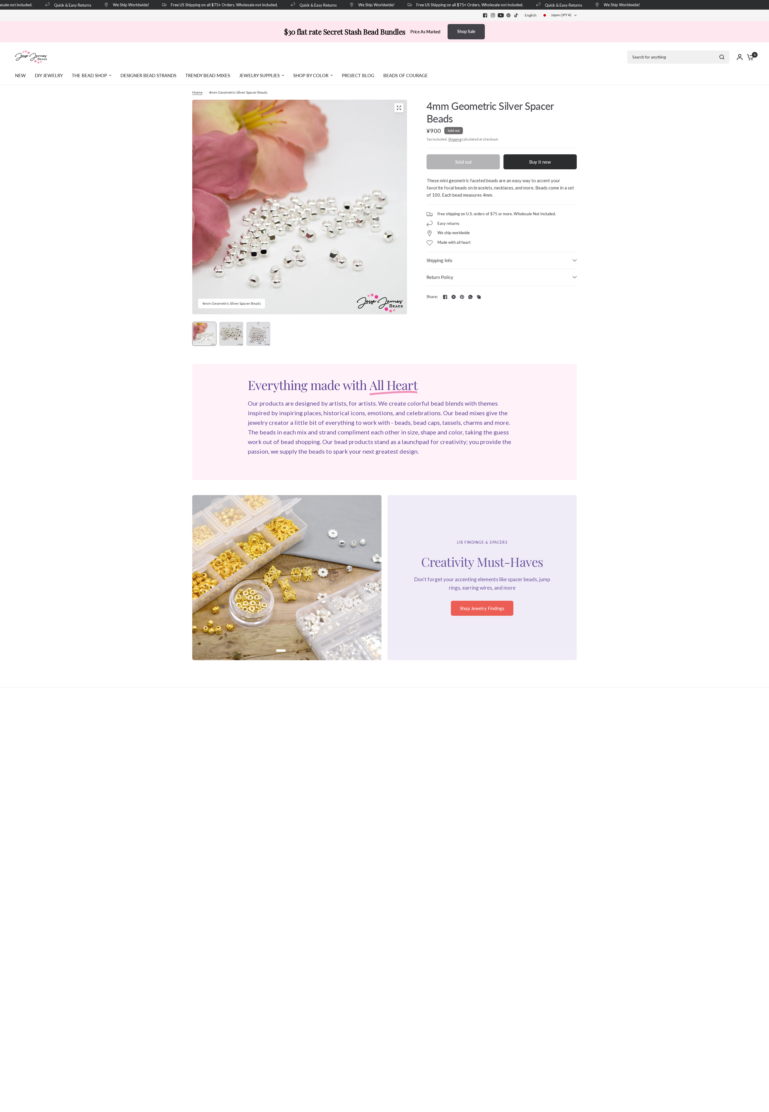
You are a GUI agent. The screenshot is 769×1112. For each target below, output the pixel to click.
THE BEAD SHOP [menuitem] (89, 75)
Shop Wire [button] (482, 612)
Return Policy (440, 277)
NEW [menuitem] (20, 75)
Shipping (454, 139)
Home (197, 92)
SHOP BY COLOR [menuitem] (310, 75)
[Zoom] (398, 107)
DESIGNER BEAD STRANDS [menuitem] (148, 75)
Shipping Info (439, 260)
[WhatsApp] (470, 297)
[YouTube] (501, 15)
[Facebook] (485, 15)
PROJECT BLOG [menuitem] (358, 75)
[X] (453, 297)
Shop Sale (466, 31)
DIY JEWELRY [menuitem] (49, 75)
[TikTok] (516, 15)
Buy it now (540, 162)
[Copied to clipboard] (478, 297)
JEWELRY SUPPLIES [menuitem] (259, 75)
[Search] (721, 57)
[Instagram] (493, 15)
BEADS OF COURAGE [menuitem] (405, 75)
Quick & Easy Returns (63, 5)
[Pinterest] (508, 15)
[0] (749, 57)
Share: (432, 297)
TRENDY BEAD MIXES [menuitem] (207, 75)
